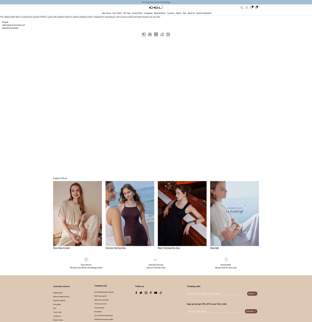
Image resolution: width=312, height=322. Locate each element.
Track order (57, 312)
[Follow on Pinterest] (151, 292)
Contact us (57, 316)
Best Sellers (117, 13)
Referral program (100, 296)
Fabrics (178, 13)
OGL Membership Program (104, 292)
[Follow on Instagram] (146, 292)
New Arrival (106, 13)
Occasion (170, 13)
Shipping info (57, 293)
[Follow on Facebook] (136, 292)
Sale (184, 13)
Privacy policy (99, 308)
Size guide (57, 304)
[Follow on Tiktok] (161, 292)
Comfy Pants (137, 13)
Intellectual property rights (103, 319)
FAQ (54, 308)
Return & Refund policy (61, 296)
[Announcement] (156, 2)
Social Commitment (203, 13)
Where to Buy (58, 320)
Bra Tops (127, 13)
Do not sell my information (103, 315)
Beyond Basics (160, 13)
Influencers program (101, 300)
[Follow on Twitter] (141, 292)
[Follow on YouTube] (155, 292)
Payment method (59, 300)
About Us (191, 13)
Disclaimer (98, 311)
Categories (148, 13)
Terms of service (100, 304)
